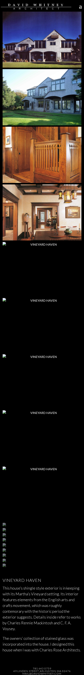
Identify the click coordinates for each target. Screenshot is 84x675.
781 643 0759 (42, 668)
